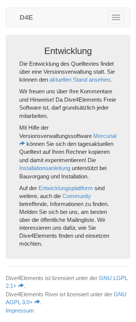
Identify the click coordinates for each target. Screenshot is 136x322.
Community (76, 196)
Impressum (20, 310)
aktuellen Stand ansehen (79, 79)
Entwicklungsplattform (66, 188)
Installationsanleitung (44, 168)
